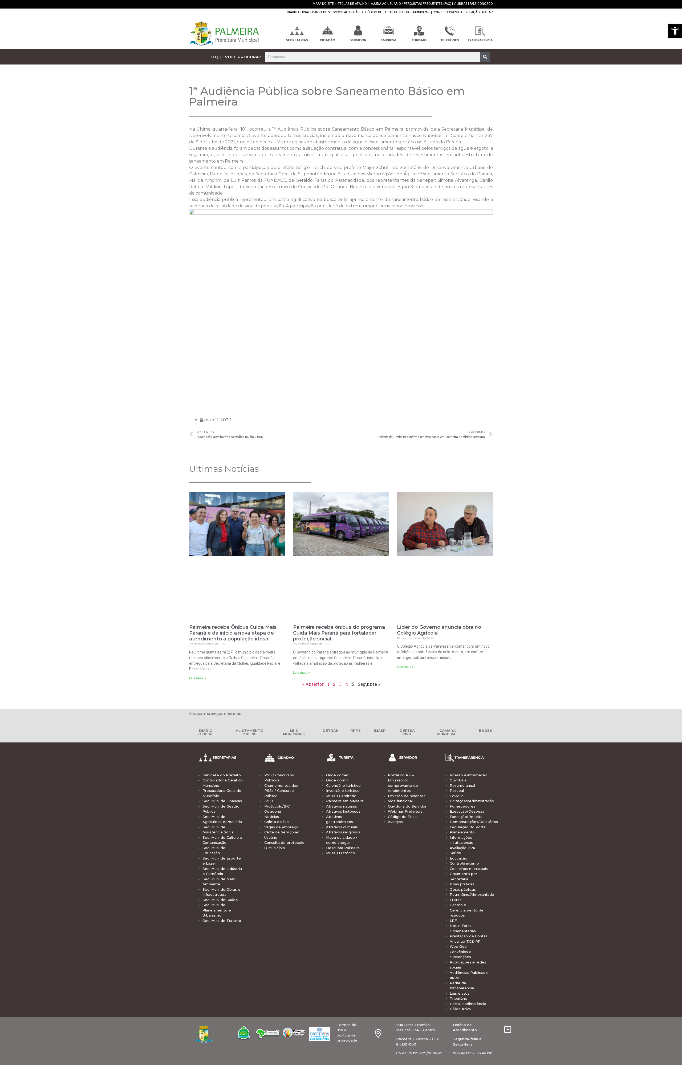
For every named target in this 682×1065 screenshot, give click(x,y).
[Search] (485, 57)
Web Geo (458, 946)
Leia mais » (197, 678)
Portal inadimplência (468, 1004)
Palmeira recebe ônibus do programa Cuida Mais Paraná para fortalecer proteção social (339, 633)
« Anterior (313, 684)
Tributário (458, 998)
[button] (675, 31)
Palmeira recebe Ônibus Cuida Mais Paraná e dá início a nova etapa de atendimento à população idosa (233, 633)
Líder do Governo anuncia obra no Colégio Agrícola (439, 630)
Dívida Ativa (460, 1009)
